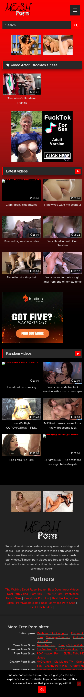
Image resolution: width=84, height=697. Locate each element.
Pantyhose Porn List (37, 598)
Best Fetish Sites (41, 607)
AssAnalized (44, 649)
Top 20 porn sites (66, 649)
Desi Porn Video (17, 593)
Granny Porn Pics (56, 665)
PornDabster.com (27, 602)
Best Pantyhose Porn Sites (58, 602)
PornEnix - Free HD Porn (46, 593)
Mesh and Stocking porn (52, 633)
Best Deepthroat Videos (63, 589)
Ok (42, 689)
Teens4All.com (46, 645)
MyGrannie (44, 661)
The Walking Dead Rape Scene (25, 589)
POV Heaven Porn (48, 653)
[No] (79, 684)
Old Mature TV (63, 661)
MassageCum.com (58, 637)
